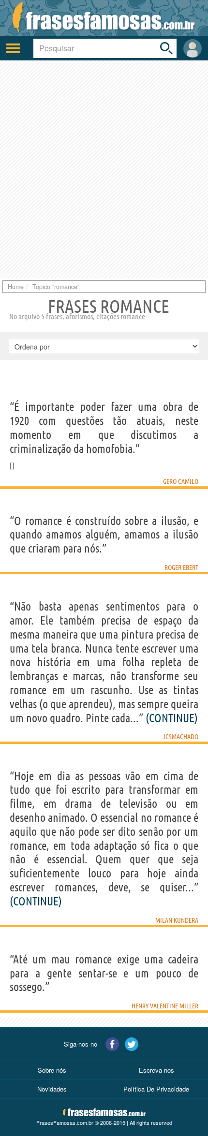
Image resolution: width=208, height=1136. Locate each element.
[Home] (104, 18)
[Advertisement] (104, 169)
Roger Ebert (181, 567)
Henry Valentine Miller (165, 1006)
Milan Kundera (176, 920)
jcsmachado (180, 737)
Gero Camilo (180, 481)
